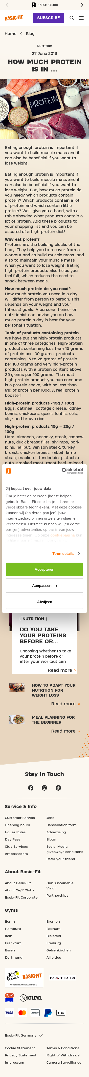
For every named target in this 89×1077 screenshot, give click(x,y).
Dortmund (13, 957)
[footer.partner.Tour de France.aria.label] (24, 977)
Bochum (53, 929)
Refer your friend (60, 859)
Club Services (16, 846)
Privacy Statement (21, 1055)
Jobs (50, 818)
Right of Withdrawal (63, 1055)
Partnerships (57, 895)
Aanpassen (41, 585)
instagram (44, 788)
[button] (6, 4)
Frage (71, 18)
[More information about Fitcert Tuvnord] (9, 997)
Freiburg (53, 943)
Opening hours (17, 825)
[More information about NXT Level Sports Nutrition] (31, 998)
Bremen (53, 921)
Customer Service (20, 818)
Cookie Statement (20, 1048)
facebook (31, 788)
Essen (10, 950)
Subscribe (48, 18)
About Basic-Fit (18, 883)
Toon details (63, 553)
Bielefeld (53, 936)
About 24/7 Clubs (19, 890)
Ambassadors (16, 854)
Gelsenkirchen (58, 950)
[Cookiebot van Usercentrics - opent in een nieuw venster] (62, 471)
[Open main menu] (81, 17)
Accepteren (44, 569)
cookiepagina (62, 535)
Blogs (51, 839)
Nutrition (44, 46)
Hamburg (13, 929)
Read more (60, 670)
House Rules (15, 832)
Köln (8, 936)
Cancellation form (61, 825)
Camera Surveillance (63, 1062)
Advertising (56, 832)
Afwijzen (44, 602)
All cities (53, 957)
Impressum (14, 1062)
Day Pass (12, 839)
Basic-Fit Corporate (21, 897)
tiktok (58, 788)
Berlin (10, 921)
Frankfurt (13, 943)
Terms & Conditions (62, 1048)
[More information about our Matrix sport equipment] (62, 977)
